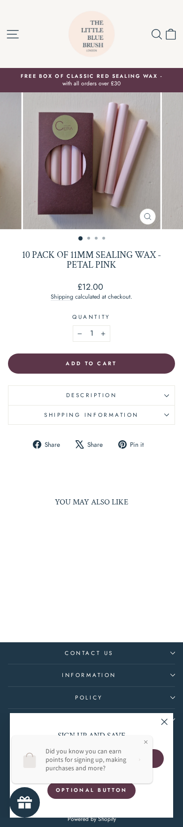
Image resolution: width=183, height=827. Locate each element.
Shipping (62, 297)
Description (91, 395)
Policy (89, 697)
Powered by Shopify (92, 819)
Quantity (91, 317)
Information (89, 675)
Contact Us (89, 653)
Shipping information (91, 415)
